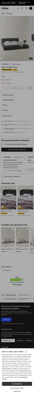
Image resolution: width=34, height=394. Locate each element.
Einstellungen (17, 391)
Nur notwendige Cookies (17, 388)
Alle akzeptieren (17, 384)
